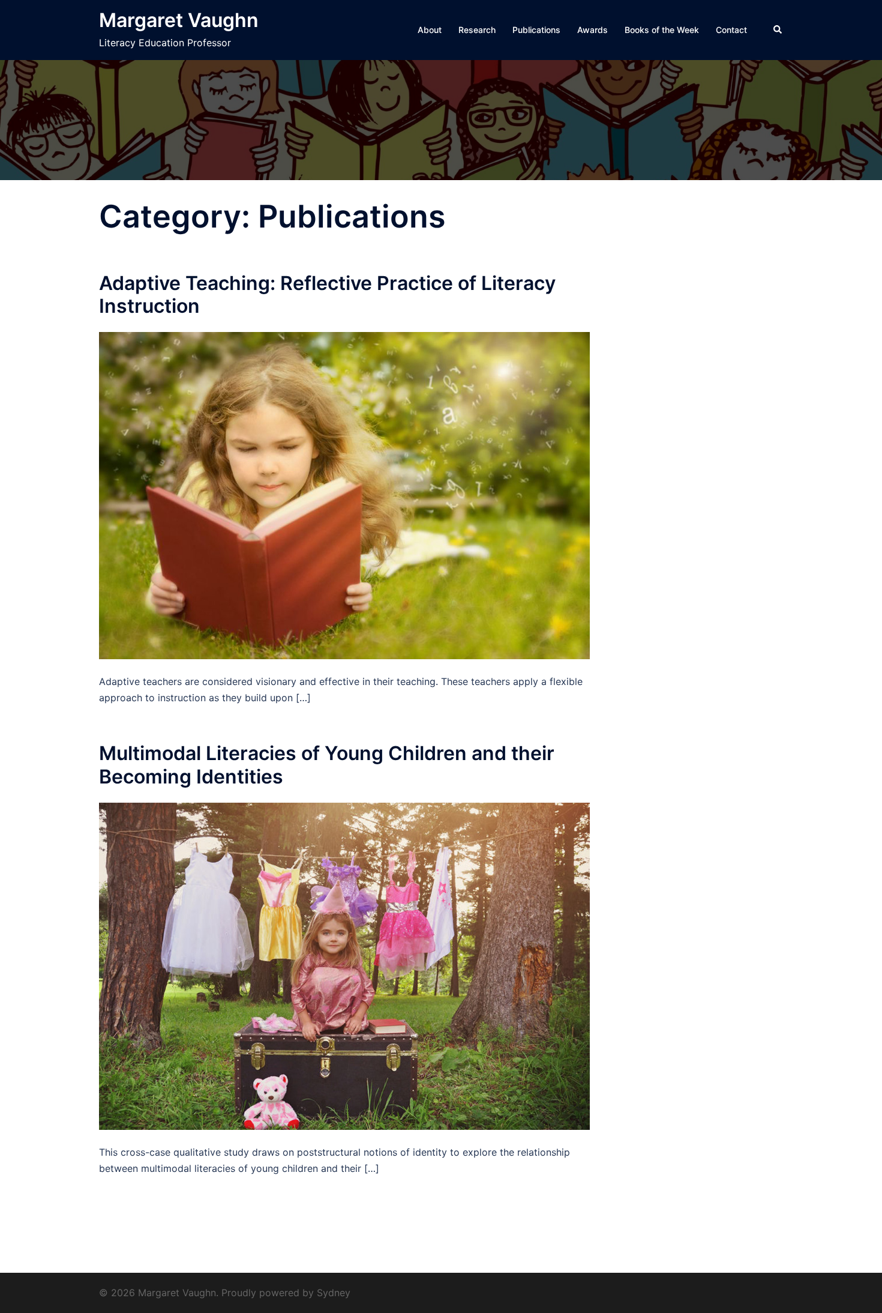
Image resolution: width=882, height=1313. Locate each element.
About (430, 30)
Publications (536, 30)
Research (477, 30)
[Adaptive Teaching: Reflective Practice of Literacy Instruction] (344, 495)
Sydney (333, 1293)
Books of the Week (662, 30)
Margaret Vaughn (179, 20)
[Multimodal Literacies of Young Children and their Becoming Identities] (344, 965)
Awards (592, 30)
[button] (778, 30)
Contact (731, 30)
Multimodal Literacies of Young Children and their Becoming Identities (326, 764)
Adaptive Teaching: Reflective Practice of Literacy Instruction (327, 294)
